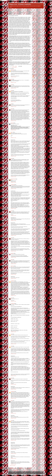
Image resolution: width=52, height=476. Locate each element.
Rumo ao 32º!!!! (36, 54)
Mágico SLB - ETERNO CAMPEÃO (20, 4)
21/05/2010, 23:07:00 (13, 278)
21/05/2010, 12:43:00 (13, 182)
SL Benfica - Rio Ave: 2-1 (37, 53)
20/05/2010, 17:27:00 (13, 106)
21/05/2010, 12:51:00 (13, 188)
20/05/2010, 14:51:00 (13, 101)
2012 (34, 27)
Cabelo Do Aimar (35, 20)
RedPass (34, 17)
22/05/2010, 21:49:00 (13, 398)
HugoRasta (12, 253)
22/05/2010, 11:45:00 (13, 301)
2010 (34, 29)
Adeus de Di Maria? (36, 56)
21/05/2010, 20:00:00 (13, 263)
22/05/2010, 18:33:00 (13, 384)
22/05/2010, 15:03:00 (13, 353)
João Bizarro (35, 75)
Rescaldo (15, 67)
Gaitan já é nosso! (36, 57)
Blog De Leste (34, 18)
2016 (34, 23)
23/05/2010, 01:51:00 (13, 413)
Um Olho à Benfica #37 (37, 55)
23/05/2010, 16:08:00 (13, 449)
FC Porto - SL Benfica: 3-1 (37, 58)
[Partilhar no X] (20, 66)
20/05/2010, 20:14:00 (13, 120)
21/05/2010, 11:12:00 (13, 137)
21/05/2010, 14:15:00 (13, 215)
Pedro (11, 158)
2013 (34, 26)
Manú (11, 90)
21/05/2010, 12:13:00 (13, 176)
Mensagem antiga (28, 468)
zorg (34, 77)
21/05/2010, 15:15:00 (13, 220)
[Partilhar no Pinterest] (21, 66)
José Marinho (12, 391)
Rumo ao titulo (36, 59)
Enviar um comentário (12, 465)
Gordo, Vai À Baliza (35, 19)
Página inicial (21, 468)
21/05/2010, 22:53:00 (13, 274)
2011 (34, 28)
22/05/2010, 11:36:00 (13, 295)
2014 (34, 25)
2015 (34, 24)
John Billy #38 (13, 184)
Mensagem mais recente (13, 468)
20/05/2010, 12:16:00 (13, 82)
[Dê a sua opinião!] (19, 66)
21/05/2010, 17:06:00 (13, 257)
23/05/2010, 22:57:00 (13, 458)
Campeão (13, 67)
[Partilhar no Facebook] (20, 66)
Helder (11, 259)
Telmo (11, 420)
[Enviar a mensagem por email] (18, 66)
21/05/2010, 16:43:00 (13, 235)
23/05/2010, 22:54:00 (13, 453)
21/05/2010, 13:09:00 (13, 208)
